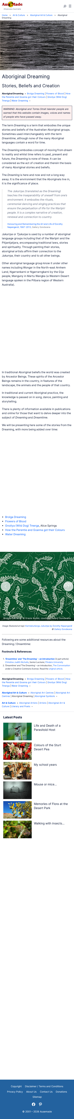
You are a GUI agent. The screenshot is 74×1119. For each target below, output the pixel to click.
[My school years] (17, 771)
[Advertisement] (37, 328)
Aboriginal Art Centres (42, 692)
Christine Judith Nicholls (17, 662)
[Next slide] (68, 586)
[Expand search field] (64, 6)
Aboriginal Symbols (45, 696)
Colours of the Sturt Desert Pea (47, 747)
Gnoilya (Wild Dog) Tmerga (22, 525)
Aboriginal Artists (28, 703)
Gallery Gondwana (63, 629)
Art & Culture (9, 703)
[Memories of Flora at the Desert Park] (17, 810)
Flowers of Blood (55, 93)
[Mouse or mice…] (17, 790)
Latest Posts (12, 717)
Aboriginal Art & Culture (14, 692)
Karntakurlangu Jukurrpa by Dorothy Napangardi (48, 626)
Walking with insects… (49, 823)
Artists (42, 703)
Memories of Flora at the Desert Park (51, 806)
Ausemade (46, 1111)
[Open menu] (70, 6)
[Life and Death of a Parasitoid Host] (17, 732)
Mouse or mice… (45, 784)
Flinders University (54, 662)
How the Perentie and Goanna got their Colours (35, 530)
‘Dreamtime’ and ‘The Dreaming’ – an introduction (30, 659)
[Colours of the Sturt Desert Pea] (17, 751)
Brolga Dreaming (35, 93)
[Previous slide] (6, 586)
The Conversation (61, 665)
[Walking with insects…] (17, 830)
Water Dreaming (20, 100)
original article (55, 668)
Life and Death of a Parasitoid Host (47, 727)
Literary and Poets (20, 706)
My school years (45, 764)
